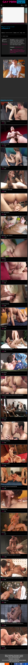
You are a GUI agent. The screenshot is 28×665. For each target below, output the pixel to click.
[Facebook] (16, 664)
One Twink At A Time (5, 144)
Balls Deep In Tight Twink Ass (6, 235)
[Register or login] (26, 5)
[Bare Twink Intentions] (14, 202)
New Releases (10, 655)
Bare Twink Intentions (5, 212)
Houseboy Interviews (5, 303)
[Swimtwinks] (14, 248)
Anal (22, 50)
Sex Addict (3, 532)
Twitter (10, 661)
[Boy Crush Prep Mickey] (14, 431)
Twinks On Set (4, 280)
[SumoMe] (25, 664)
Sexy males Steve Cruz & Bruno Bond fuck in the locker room (12, 623)
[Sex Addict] (14, 522)
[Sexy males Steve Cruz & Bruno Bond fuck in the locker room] (14, 613)
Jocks (14, 50)
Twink (22, 47)
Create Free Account (15, 656)
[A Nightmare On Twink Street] (14, 180)
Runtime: (15, 32)
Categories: (12, 47)
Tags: (11, 49)
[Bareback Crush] (14, 499)
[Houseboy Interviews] (14, 294)
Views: (21, 32)
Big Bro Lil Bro (4, 326)
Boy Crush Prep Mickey (5, 440)
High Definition (18, 47)
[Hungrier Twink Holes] (14, 157)
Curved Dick (21, 51)
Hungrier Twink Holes (5, 166)
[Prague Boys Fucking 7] (14, 454)
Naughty (14, 49)
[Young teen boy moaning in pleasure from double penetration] (14, 385)
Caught (21, 49)
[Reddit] (7, 664)
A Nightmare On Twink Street (6, 189)
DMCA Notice (11, 658)
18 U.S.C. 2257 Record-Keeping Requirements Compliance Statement (14, 660)
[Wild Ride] (14, 636)
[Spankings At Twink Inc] (14, 111)
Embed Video (4, 44)
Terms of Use (16, 658)
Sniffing (11, 50)
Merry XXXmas (4, 372)
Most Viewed (16, 655)
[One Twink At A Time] (14, 134)
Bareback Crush (4, 509)
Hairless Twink (13, 52)
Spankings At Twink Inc (5, 121)
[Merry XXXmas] (14, 362)
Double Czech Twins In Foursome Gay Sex (9, 486)
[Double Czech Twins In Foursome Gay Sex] (14, 476)
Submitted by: (4, 40)
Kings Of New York (4, 600)
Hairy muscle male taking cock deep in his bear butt (10, 554)
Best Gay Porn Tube (15, 661)
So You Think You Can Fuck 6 (6, 349)
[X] (11, 664)
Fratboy (17, 49)
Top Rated (21, 655)
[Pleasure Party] (14, 408)
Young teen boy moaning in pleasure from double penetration (12, 395)
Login (10, 656)
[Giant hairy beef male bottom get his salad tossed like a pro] (14, 568)
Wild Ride (3, 646)
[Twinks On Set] (14, 271)
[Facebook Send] (21, 664)
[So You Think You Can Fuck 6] (14, 339)
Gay (17, 50)
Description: (12, 39)
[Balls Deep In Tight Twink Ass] (14, 225)
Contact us (21, 656)
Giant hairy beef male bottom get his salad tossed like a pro (12, 577)
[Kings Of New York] (14, 591)
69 (12, 51)
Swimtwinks (3, 258)
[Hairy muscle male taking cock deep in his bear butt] (14, 545)
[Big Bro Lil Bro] (14, 317)
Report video (5, 36)
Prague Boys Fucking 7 (5, 463)
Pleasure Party (4, 417)
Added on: (3, 32)
